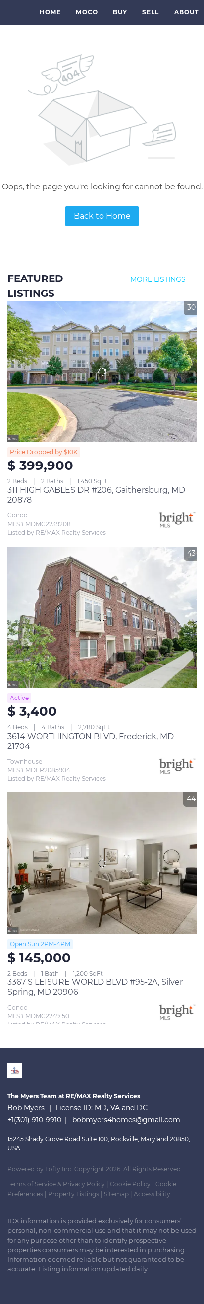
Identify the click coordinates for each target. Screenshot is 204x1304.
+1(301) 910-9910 (34, 1120)
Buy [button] (120, 12)
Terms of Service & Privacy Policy (56, 1184)
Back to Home (102, 216)
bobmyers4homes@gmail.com (126, 1120)
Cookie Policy (130, 1184)
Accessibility (152, 1194)
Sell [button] (150, 12)
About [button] (186, 12)
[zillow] (32, 1284)
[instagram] (52, 1284)
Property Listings (73, 1194)
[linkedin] (12, 1284)
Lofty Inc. (59, 1169)
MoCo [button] (87, 12)
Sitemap (116, 1194)
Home (50, 12)
